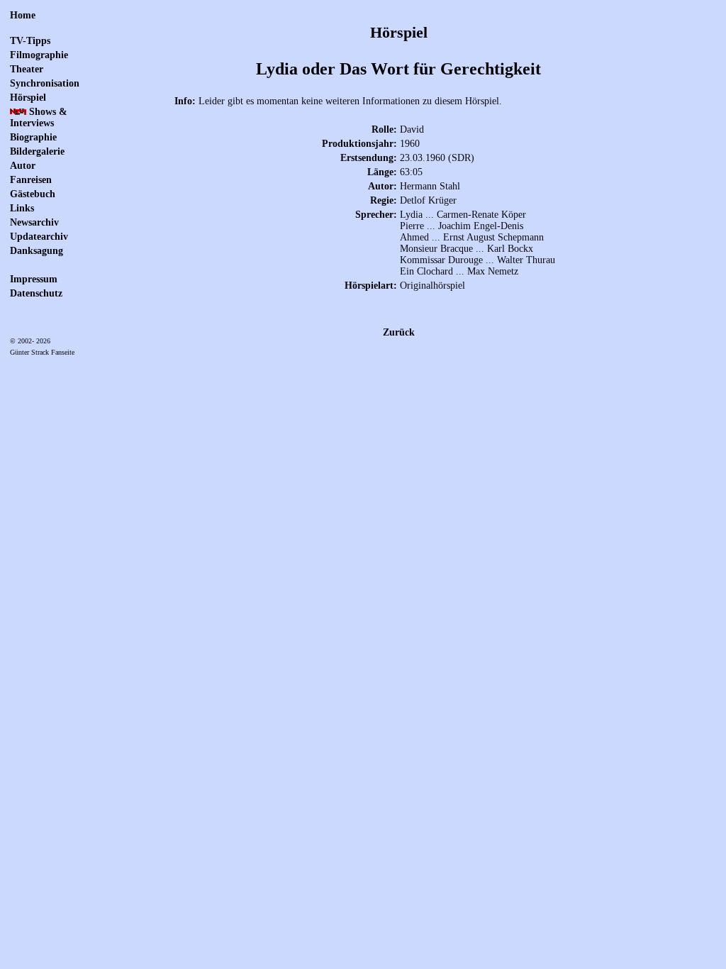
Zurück (399, 332)
